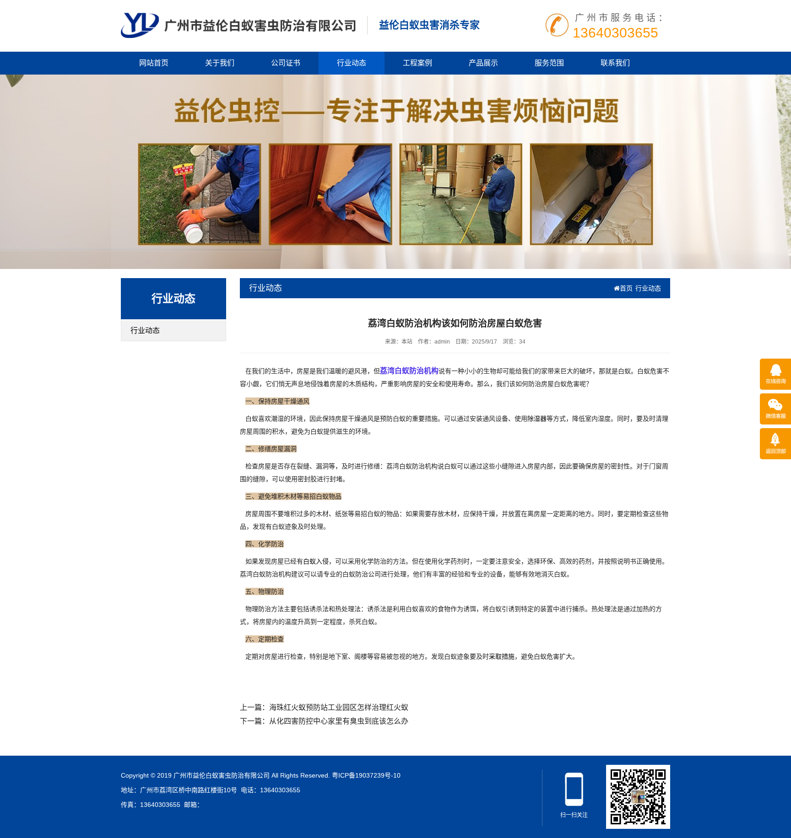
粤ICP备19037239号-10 (366, 775)
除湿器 (537, 418)
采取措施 (502, 656)
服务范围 (549, 63)
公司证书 (285, 63)
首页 (626, 288)
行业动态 (351, 63)
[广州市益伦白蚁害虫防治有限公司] (238, 24)
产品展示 (483, 63)
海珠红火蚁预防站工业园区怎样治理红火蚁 (338, 707)
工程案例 (417, 63)
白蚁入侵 (316, 561)
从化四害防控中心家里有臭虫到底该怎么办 (338, 721)
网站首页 (153, 63)
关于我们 (219, 63)
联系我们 (615, 63)
